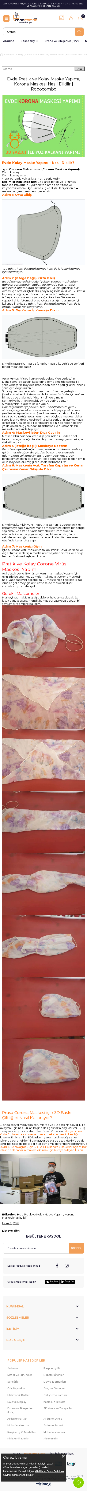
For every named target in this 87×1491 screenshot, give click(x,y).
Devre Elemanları (55, 1381)
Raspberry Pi (29, 41)
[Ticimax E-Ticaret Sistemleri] (43, 1484)
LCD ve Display (16, 1401)
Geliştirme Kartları (55, 1395)
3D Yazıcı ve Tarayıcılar (58, 1408)
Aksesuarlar (51, 1438)
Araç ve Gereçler (54, 1388)
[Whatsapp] (78, 1482)
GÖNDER (76, 1248)
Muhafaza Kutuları (18, 1425)
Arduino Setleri (53, 1425)
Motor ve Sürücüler (19, 1374)
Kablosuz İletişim (54, 1401)
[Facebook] (57, 1266)
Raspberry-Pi (52, 1368)
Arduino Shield (53, 1418)
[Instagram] (67, 1266)
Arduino (8, 41)
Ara (79, 69)
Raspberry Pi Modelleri (21, 1432)
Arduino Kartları (17, 1418)
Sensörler (13, 1381)
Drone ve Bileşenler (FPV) (62, 41)
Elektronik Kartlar (18, 1395)
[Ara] (79, 32)
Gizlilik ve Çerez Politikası (49, 1471)
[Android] (67, 1282)
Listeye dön (11, 1230)
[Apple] (52, 1282)
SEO (80, 1476)
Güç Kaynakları (16, 1388)
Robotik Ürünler (54, 1374)
